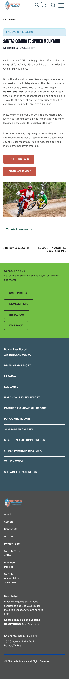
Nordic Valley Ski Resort (22, 397)
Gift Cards (10, 536)
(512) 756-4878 (30, 624)
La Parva (10, 376)
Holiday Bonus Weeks (16, 248)
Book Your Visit (19, 171)
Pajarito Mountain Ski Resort (25, 408)
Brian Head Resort (17, 365)
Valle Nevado (13, 461)
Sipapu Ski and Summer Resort (25, 440)
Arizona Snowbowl (17, 355)
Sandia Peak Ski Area (19, 429)
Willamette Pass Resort (21, 472)
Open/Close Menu (61, 6)
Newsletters (18, 304)
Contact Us (10, 529)
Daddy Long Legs (13, 91)
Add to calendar (20, 228)
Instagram (16, 315)
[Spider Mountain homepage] (12, 5)
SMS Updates (18, 293)
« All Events (9, 19)
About (7, 514)
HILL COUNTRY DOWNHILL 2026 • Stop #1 (51, 250)
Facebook (16, 325)
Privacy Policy (12, 544)
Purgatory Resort (17, 419)
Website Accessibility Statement (11, 578)
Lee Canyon (12, 387)
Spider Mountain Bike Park (23, 451)
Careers (8, 522)
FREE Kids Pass (18, 159)
